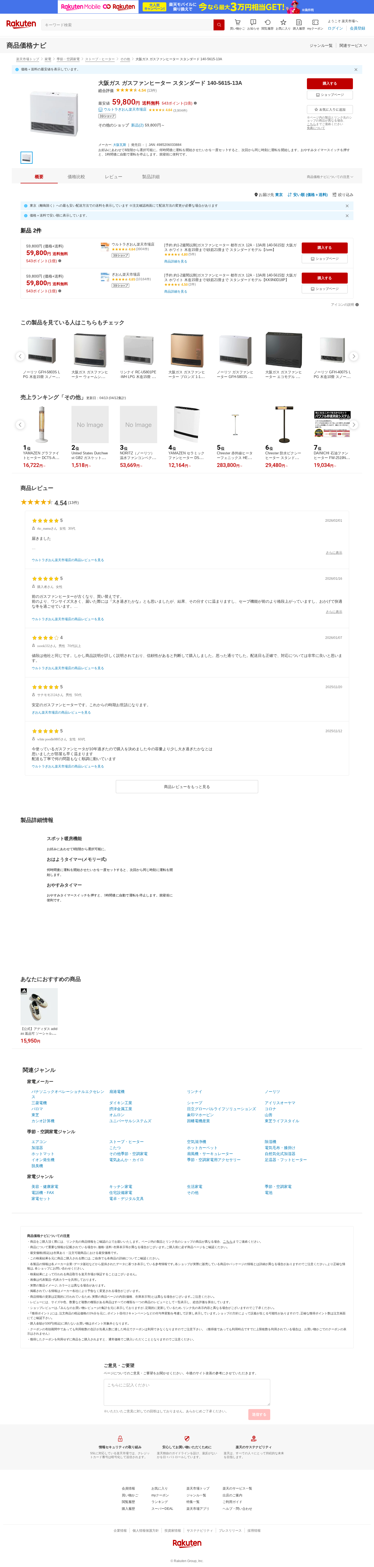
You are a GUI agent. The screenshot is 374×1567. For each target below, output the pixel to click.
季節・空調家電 (68, 59)
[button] (253, 24)
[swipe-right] (353, 356)
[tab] (39, 176)
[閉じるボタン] (356, 69)
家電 (48, 59)
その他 (125, 59)
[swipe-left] (20, 356)
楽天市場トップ (27, 59)
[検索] (219, 24)
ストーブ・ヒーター (100, 59)
